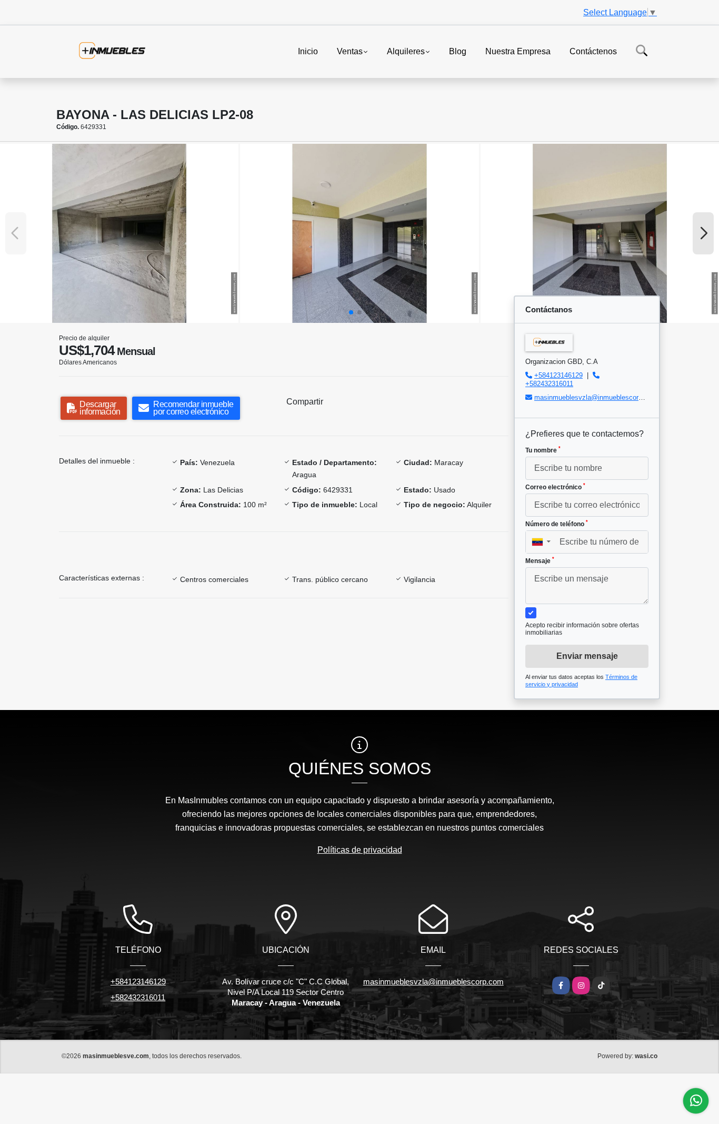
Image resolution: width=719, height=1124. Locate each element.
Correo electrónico (555, 486)
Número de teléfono (556, 523)
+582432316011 (549, 384)
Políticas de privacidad (359, 849)
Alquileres (406, 50)
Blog (457, 50)
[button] (351, 312)
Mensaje (539, 560)
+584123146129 (558, 375)
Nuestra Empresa (518, 50)
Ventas (350, 50)
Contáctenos (593, 50)
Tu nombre (543, 450)
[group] (119, 233)
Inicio (308, 50)
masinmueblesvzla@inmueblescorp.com (595, 397)
